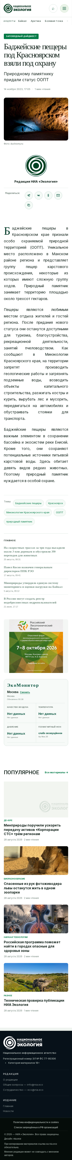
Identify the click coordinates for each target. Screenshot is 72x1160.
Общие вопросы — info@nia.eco (23, 1084)
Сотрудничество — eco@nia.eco (23, 1089)
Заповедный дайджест (21, 36)
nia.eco (17, 1138)
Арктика (36, 21)
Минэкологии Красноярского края (27, 512)
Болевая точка (54, 21)
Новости (8, 1111)
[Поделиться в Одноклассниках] (48, 195)
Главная (8, 1106)
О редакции (10, 1079)
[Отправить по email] (58, 195)
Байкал (22, 21)
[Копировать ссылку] (29, 205)
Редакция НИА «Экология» (36, 181)
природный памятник (19, 521)
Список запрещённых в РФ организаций (36, 1127)
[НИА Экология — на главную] (17, 8)
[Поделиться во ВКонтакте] (39, 195)
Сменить (25, 692)
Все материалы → (56, 772)
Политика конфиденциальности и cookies (36, 1122)
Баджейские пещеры (28, 503)
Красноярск (55, 503)
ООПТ (59, 512)
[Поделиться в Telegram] (29, 195)
